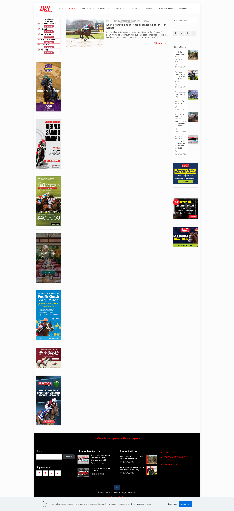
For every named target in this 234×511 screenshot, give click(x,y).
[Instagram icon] (120, 496)
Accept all (185, 504)
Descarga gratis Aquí (184, 245)
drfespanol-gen (127, 20)
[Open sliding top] (117, 2)
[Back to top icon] (117, 487)
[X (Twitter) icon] (112, 496)
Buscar (39, 451)
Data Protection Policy (141, 504)
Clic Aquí (185, 181)
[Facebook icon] (117, 496)
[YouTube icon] (114, 496)
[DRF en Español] (46, 8)
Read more (161, 43)
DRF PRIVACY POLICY (173, 464)
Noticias (167, 452)
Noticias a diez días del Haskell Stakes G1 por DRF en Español (136, 26)
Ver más (48, 53)
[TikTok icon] (122, 496)
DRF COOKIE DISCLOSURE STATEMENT (175, 458)
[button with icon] (175, 33)
